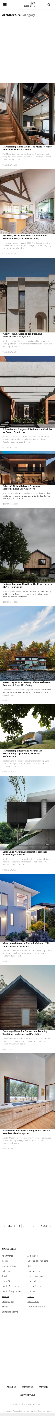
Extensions (7, 1271)
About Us (11, 1387)
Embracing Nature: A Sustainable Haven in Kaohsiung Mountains (25, 853)
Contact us (27, 1387)
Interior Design (34, 1286)
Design (31, 1266)
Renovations (33, 1301)
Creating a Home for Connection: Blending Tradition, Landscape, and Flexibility (25, 1032)
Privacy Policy (27, 1395)
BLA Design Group (10, 591)
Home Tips (7, 1281)
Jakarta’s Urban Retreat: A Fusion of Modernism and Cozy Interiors (22, 487)
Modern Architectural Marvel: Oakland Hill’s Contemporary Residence (26, 944)
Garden (5, 1276)
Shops (5, 1306)
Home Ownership (35, 1276)
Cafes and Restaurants (38, 1260)
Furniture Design (35, 1271)
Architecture (33, 1255)
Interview (31, 1291)
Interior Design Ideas (11, 1291)
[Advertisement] (27, 51)
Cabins (5, 1260)
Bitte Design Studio (10, 493)
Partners (43, 1387)
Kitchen (5, 1296)
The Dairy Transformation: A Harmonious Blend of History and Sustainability (25, 237)
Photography (8, 1301)
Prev (11, 1226)
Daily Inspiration (9, 1266)
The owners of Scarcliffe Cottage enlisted (20, 689)
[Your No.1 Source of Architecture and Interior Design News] (27, 4)
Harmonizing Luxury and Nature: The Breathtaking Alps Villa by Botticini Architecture (22, 753)
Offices (31, 1296)
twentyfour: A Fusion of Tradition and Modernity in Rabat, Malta (22, 335)
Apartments (7, 1255)
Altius (39, 689)
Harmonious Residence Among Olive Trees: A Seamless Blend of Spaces (26, 1132)
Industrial (32, 1281)
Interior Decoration (10, 1286)
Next (44, 1226)
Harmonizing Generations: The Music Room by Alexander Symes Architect (27, 148)
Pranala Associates (30, 493)
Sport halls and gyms (37, 1306)
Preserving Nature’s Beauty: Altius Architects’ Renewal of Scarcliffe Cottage (27, 683)
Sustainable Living (10, 1311)
